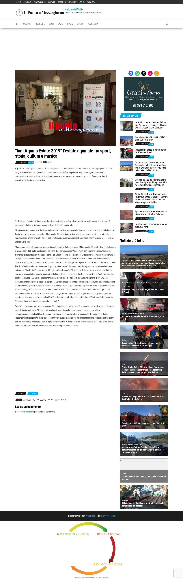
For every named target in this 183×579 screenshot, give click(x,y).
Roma (51, 24)
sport (57, 400)
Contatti (51, 2)
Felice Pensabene (45, 162)
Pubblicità (91, 2)
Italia (70, 24)
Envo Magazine (108, 516)
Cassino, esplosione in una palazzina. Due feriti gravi (150, 138)
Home (18, 2)
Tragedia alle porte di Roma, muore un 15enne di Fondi (150, 151)
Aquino (36, 399)
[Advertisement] (91, 48)
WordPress (90, 516)
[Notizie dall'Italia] (16, 24)
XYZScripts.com (103, 577)
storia (63, 399)
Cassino (26, 24)
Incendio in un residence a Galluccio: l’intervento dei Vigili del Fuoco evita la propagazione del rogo (151, 125)
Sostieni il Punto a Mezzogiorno (71, 2)
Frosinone (39, 24)
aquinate (27, 400)
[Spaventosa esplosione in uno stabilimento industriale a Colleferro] (126, 215)
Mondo (80, 24)
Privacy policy (40, 2)
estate (50, 399)
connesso (30, 411)
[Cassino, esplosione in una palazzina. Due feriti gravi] (126, 140)
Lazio (60, 24)
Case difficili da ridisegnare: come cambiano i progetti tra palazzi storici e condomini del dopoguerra (151, 182)
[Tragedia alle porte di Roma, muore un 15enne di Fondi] (126, 153)
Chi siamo (27, 2)
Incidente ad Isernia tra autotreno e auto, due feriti (151, 225)
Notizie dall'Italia (74, 9)
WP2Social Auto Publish (82, 577)
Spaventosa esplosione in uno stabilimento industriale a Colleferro (151, 213)
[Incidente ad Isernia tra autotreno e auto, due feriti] (126, 228)
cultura (43, 400)
